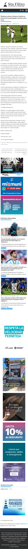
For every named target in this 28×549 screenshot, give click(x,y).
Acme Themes (15, 546)
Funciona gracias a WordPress (9, 545)
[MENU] (26, 10)
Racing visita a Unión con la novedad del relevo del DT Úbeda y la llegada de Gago (21, 151)
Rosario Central (12, 142)
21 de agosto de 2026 (6, 265)
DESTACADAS (9, 308)
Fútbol (17, 142)
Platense (6, 144)
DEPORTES (4, 142)
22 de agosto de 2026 (6, 237)
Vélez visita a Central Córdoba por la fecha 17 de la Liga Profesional (7, 150)
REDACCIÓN (16, 23)
